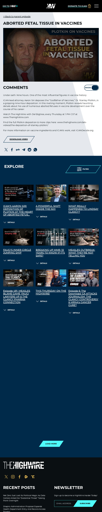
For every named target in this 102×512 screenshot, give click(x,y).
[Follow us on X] (6, 477)
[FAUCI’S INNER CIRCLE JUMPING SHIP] (18, 237)
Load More (51, 444)
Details (11, 222)
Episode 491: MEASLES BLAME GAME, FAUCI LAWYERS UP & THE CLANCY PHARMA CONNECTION (16, 297)
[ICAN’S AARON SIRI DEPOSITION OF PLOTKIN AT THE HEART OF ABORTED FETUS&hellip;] (18, 193)
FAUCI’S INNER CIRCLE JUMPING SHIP (17, 251)
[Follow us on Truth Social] (33, 477)
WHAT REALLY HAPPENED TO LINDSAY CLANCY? (83, 209)
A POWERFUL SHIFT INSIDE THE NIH (48, 207)
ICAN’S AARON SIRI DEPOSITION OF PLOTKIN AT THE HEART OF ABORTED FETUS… (18, 210)
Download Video (19, 139)
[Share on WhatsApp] (35, 150)
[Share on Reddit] (29, 150)
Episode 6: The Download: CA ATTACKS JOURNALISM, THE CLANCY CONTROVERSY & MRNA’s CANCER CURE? (83, 298)
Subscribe (85, 503)
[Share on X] (6, 150)
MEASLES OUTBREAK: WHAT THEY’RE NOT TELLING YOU (81, 253)
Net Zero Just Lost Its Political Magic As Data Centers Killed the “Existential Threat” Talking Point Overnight (24, 498)
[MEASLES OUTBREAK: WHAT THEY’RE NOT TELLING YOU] (83, 237)
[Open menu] (96, 6)
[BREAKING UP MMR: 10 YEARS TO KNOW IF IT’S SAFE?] (51, 237)
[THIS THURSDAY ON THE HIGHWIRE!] (51, 278)
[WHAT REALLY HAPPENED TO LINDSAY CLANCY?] (83, 193)
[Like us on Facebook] (19, 477)
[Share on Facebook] (12, 150)
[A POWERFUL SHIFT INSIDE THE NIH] (51, 193)
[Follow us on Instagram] (13, 477)
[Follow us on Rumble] (26, 477)
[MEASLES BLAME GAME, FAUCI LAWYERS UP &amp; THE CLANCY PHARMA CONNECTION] (18, 278)
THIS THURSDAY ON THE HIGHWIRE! (51, 292)
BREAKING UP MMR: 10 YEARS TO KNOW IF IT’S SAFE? (50, 253)
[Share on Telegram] (24, 150)
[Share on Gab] (18, 150)
